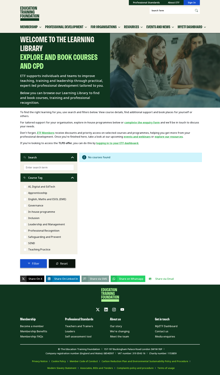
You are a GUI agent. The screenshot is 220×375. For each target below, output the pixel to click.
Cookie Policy (58, 361)
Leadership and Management (46, 224)
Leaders (70, 331)
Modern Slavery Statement (61, 368)
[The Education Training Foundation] (29, 13)
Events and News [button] (158, 27)
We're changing (119, 331)
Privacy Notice (40, 361)
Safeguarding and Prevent (44, 237)
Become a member (32, 326)
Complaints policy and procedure (135, 368)
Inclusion (33, 218)
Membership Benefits (33, 331)
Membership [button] (29, 27)
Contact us (161, 331)
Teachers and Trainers (79, 326)
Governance (35, 205)
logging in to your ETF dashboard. (117, 143)
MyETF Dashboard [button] (190, 27)
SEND (31, 243)
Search (32, 157)
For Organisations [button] (104, 27)
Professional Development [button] (64, 27)
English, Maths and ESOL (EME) (47, 199)
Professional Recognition (43, 230)
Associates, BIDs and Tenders (96, 368)
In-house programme (41, 212)
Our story (116, 326)
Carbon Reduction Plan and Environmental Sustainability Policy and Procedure (145, 361)
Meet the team (119, 336)
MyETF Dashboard (166, 326)
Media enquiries (165, 336)
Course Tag (35, 178)
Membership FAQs (31, 336)
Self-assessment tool (78, 336)
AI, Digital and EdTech (41, 186)
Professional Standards (146, 2)
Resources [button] (131, 27)
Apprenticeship (37, 193)
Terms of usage (166, 368)
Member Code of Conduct (84, 361)
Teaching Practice (39, 249)
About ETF (173, 2)
